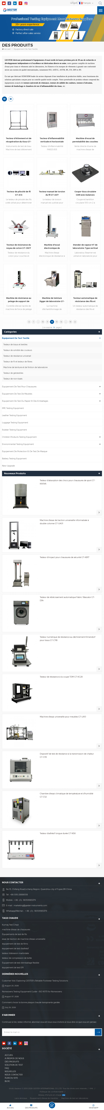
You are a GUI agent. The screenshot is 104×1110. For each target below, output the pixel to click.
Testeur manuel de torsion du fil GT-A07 (52, 193)
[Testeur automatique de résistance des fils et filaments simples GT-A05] (85, 279)
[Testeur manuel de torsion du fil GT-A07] (52, 172)
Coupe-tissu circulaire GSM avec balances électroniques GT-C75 (85, 193)
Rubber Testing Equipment (14, 430)
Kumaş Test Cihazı (10, 925)
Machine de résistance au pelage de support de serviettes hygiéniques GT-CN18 (18, 300)
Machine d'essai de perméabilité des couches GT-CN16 (85, 140)
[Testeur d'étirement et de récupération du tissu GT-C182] (18, 119)
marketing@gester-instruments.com (30, 905)
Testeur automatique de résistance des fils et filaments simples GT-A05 (85, 300)
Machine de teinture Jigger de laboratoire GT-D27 (51, 300)
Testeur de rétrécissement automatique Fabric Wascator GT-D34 (67, 599)
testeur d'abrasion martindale (15, 953)
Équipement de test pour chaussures (19, 386)
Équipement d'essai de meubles (44, 1098)
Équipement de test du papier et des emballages (25, 401)
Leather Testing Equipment (14, 415)
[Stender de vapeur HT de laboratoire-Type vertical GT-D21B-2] (85, 225)
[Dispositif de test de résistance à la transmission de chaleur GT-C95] (20, 769)
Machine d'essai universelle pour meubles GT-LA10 (63, 717)
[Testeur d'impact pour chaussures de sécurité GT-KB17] (20, 573)
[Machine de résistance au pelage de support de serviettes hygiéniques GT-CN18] (18, 279)
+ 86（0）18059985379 (25, 900)
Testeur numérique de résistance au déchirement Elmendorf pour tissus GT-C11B (67, 639)
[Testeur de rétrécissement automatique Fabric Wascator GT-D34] (20, 613)
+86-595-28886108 (19, 894)
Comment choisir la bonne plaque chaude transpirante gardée (31, 1002)
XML (91, 1088)
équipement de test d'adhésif (15, 948)
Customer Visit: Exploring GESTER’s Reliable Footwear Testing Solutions (35, 980)
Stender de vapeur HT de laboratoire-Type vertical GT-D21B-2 (85, 247)
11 (47, 322)
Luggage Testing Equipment (15, 422)
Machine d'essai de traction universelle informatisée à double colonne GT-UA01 (64, 522)
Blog (7, 1081)
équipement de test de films (15, 944)
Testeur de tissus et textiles (15, 344)
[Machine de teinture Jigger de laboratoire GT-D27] (52, 279)
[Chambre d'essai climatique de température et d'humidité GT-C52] (20, 809)
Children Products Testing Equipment (19, 437)
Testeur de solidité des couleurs (17, 350)
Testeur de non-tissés (12, 379)
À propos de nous (14, 1058)
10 (43, 322)
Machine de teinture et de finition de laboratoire (25, 367)
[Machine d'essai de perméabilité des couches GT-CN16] (85, 119)
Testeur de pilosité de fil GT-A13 (19, 193)
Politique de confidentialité (51, 1092)
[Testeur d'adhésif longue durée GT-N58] (20, 849)
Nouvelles (10, 1071)
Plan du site (11, 1078)
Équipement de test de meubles (17, 394)
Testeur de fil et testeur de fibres (17, 361)
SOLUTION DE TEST (14, 1065)
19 (70, 322)
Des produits (12, 1061)
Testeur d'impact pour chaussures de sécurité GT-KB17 (64, 557)
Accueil (7, 49)
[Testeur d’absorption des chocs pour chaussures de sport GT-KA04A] (20, 496)
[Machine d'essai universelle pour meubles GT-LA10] (20, 731)
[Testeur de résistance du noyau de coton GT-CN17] (18, 225)
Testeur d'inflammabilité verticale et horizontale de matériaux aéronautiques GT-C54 (52, 140)
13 (56, 322)
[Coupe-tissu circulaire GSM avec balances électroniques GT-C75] (85, 172)
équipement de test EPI (13, 967)
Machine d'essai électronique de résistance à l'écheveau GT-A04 (52, 247)
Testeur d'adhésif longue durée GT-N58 (58, 833)
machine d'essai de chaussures (16, 929)
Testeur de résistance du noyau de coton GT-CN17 (18, 246)
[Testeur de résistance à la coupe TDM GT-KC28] (20, 692)
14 (61, 322)
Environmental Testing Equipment (18, 444)
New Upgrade (8, 466)
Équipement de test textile (26, 49)
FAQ (7, 1068)
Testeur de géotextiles (13, 373)
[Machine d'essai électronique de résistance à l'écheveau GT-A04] (52, 225)
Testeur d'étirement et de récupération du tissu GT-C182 (18, 140)
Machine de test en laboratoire (74, 1098)
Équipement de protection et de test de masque (24, 451)
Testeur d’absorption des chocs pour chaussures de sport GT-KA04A (67, 482)
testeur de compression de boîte (17, 958)
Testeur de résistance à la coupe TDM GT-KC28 (61, 677)
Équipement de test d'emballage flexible (20, 963)
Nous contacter (14, 1074)
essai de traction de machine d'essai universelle (23, 939)
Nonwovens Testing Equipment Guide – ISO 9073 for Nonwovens (32, 991)
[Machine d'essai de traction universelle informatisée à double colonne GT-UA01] (20, 535)
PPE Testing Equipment (13, 408)
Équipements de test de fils (14, 934)
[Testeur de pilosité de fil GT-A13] (18, 172)
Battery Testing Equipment (14, 458)
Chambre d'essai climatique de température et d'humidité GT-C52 (66, 795)
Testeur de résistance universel (17, 356)
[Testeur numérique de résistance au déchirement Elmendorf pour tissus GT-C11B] (20, 653)
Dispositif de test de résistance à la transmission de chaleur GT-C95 (67, 755)
